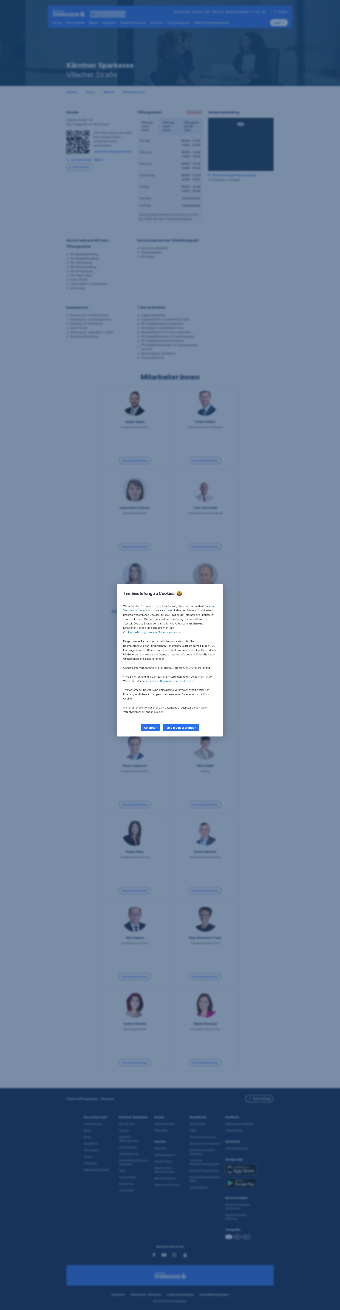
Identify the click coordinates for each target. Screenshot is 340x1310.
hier (160, 711)
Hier (170, 610)
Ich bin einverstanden (181, 727)
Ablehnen (150, 727)
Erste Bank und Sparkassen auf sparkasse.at (168, 681)
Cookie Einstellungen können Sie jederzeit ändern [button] (152, 632)
